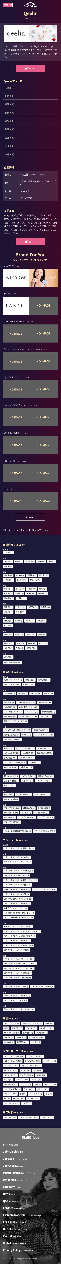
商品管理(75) (41, 1032)
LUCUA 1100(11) (10, 767)
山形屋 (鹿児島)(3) (41, 812)
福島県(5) (7, 566)
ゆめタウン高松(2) (11, 799)
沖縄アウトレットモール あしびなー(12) (19, 1009)
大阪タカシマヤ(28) (11, 753)
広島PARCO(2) (27, 780)
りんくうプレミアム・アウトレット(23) (18, 959)
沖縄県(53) (8, 657)
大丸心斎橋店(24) (44, 748)
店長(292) (49, 1023)
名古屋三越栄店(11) (11, 735)
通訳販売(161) (22, 1042)
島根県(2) (18, 620)
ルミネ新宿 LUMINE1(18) (28, 707)
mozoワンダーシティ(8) (44, 735)
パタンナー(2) (31, 1028)
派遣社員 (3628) (10, 1117)
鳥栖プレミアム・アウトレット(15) (17, 995)
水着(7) (22, 1093)
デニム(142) (25, 1070)
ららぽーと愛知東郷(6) (12, 739)
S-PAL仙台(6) (35, 693)
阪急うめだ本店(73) (44, 753)
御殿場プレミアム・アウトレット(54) (18, 926)
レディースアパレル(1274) (13, 1056)
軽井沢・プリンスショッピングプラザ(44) (19, 936)
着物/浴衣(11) (18, 1098)
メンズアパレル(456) (34, 1056)
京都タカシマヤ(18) (26, 757)
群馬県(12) (31, 575)
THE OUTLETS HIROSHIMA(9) (42, 986)
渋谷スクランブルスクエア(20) (15, 721)
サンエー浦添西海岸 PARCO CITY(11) (17, 831)
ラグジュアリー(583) (32, 1061)
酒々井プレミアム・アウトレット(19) (18, 899)
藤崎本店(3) (48, 693)
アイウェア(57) (50, 1084)
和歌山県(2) (20, 611)
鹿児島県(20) (31, 648)
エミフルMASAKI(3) (42, 794)
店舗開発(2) (21, 1037)
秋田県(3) (40, 561)
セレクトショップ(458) (12, 1061)
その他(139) (26, 1103)
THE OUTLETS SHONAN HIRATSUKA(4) (18, 917)
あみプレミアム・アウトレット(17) (17, 903)
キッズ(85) (8, 1079)
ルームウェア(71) (35, 1093)
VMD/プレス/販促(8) (11, 1032)
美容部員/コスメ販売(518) (32, 1023)
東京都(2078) (21, 580)
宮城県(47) (30, 561)
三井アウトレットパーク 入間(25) (16, 894)
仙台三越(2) (22, 693)
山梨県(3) (7, 593)
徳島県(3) (7, 634)
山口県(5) (7, 625)
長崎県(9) (31, 643)
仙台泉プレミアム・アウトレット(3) (17, 861)
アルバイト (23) (47, 1117)
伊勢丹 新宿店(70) (48, 711)
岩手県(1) (18, 561)
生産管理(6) (8, 1037)
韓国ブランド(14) (10, 1070)
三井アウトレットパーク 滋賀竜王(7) (17, 973)
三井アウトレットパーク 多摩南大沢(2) (18, 870)
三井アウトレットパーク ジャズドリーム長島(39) (22, 931)
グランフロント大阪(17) (25, 748)
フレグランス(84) (26, 1075)
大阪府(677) (32, 607)
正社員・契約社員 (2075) (29, 1117)
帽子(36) (38, 1084)
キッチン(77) (28, 1089)
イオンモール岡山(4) (43, 780)
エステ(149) (41, 1075)
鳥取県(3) (7, 620)
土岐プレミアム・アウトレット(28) (17, 940)
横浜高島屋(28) (9, 716)
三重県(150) (21, 598)
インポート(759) (50, 1061)
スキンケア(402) (10, 1075)
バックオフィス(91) (36, 1037)
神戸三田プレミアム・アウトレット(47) (18, 968)
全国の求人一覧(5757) (12, 662)
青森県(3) (7, 561)
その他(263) (35, 1042)
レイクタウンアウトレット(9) (44, 889)
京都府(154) (20, 607)
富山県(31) (20, 588)
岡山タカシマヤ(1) (11, 776)
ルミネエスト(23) (31, 711)
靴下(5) (7, 1098)
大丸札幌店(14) (43, 679)
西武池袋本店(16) (44, 702)
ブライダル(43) (32, 1098)
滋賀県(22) (8, 607)
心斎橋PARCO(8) (26, 767)
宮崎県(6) (19, 648)
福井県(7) (42, 588)
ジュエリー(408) (22, 1079)
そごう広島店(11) (27, 776)
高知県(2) (41, 634)
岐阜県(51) (30, 593)
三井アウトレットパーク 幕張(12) (16, 875)
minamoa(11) (9, 785)
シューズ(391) (26, 1084)
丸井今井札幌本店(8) (11, 684)
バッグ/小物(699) (10, 1084)
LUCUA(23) (8, 748)
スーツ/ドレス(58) (11, 1065)
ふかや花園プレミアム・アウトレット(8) (19, 913)
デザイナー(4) (17, 1028)
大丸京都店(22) (27, 753)
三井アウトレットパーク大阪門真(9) (17, 977)
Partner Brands (19, 529)
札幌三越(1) (30, 679)
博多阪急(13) (26, 812)
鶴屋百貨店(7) (9, 817)
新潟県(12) (8, 588)
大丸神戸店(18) (34, 762)
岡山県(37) (30, 620)
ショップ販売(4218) (11, 1023)
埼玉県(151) (43, 575)
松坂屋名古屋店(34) (41, 730)
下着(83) (49, 1093)
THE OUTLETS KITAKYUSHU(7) (15, 1000)
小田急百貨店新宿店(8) (25, 702)
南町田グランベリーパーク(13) (15, 908)
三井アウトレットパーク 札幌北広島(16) (19, 848)
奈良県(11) (8, 611)
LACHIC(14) (26, 735)
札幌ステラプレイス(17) (13, 679)
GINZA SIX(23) (46, 716)
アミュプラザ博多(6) (11, 822)
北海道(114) (8, 552)
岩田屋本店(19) (28, 808)
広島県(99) (41, 620)
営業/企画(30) (28, 1032)
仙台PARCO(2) (9, 693)
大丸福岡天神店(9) (11, 812)
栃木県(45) (20, 575)
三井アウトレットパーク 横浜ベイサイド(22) (20, 880)
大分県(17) (8, 648)
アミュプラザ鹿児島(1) (26, 817)
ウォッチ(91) (36, 1079)
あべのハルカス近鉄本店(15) (14, 762)
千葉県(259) (8, 580)
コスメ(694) (37, 1070)
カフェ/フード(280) (11, 1103)
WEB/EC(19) (8, 1042)
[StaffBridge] (30, 5)
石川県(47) (31, 588)
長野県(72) (19, 593)
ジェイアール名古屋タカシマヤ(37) (17, 730)
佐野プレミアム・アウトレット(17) (17, 889)
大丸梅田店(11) (9, 757)
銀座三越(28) (9, 702)
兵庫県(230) (45, 607)
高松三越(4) (8, 794)
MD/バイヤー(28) (46, 1028)
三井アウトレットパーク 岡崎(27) (16, 950)
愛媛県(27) (30, 634)
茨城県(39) (8, 575)
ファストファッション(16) (31, 1065)
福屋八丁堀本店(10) (45, 776)
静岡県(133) (42, 593)
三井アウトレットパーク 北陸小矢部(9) (18, 945)
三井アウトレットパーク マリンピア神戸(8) (20, 963)
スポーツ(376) (42, 1089)
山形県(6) (51, 561)
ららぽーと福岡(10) (46, 817)
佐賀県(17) (21, 643)
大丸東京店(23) (9, 707)
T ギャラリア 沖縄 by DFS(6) (44, 831)
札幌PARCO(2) (28, 684)
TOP (5, 529)
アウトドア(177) (10, 1093)
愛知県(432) (8, 598)
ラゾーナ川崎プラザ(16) (28, 716)
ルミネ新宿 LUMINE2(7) (13, 711)
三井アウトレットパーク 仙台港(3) (16, 857)
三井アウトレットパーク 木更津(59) (17, 884)
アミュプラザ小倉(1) (11, 808)
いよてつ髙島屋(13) (24, 794)
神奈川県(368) (35, 580)
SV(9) (6, 1028)
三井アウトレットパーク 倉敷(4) (16, 986)
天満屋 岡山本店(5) (11, 780)
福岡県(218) (8, 643)
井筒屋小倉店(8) (44, 808)
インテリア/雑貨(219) (12, 1089)
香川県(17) (19, 634)
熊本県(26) (43, 643)
